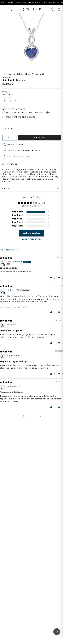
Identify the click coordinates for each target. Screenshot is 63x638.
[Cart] (59, 9)
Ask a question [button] (31, 239)
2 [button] (28, 416)
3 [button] (33, 416)
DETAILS (6, 188)
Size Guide (7, 128)
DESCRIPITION (9, 164)
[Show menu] (4, 9)
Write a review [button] (31, 233)
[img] (6, 258)
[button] (8, 80)
